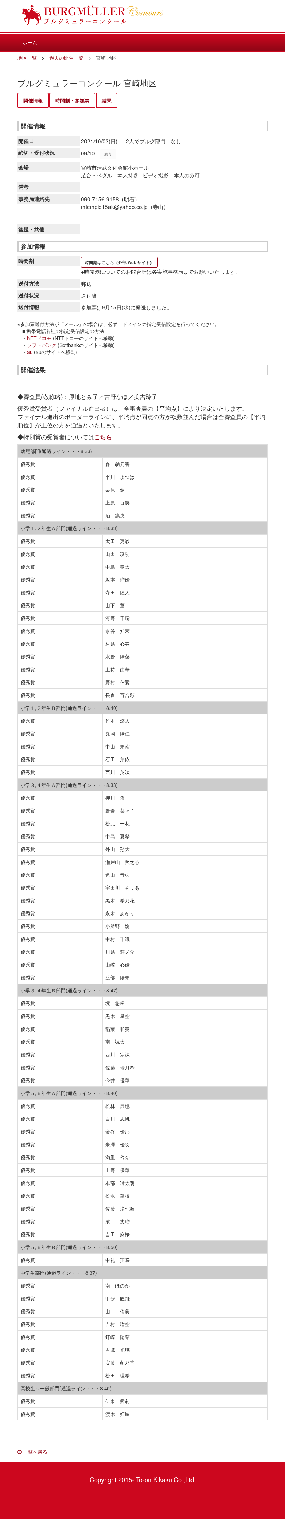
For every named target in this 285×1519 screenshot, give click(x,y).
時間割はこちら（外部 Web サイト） (119, 262)
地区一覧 (27, 57)
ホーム (30, 42)
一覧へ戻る (34, 1451)
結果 (107, 100)
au (30, 351)
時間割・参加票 (72, 100)
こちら (103, 437)
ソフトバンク (41, 344)
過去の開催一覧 (66, 57)
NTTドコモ (39, 337)
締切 (108, 154)
